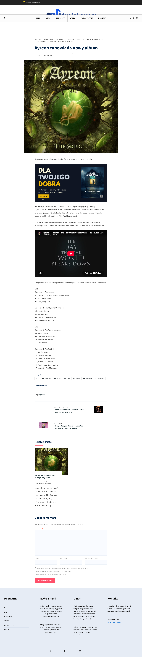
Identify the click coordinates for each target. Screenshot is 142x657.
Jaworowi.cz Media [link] (114, 622)
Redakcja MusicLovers (53, 39)
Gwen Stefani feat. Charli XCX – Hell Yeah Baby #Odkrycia (69, 409)
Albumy (95, 39)
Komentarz (39, 529)
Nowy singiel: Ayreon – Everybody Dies (46, 476)
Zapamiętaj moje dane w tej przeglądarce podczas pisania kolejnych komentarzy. (62, 568)
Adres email (64, 558)
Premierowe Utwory (65, 41)
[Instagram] (137, 18)
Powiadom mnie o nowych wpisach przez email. (51, 575)
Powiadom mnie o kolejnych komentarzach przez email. (53, 571)
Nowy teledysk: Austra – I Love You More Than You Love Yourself (68, 426)
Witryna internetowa (91, 558)
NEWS (48, 18)
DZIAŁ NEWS (53, 54)
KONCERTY (60, 18)
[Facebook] (133, 18)
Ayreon (42, 394)
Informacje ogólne (48, 41)
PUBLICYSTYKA (87, 18)
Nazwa (37, 558)
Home (38, 18)
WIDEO (73, 18)
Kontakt (102, 18)
